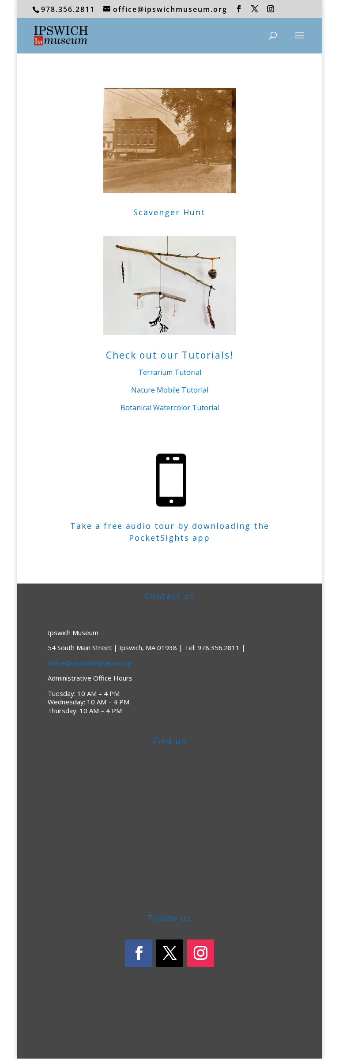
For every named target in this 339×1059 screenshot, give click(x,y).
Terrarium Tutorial (169, 372)
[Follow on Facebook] (138, 953)
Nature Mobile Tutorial (169, 390)
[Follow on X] (169, 953)
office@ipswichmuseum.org (89, 663)
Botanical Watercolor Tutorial (170, 407)
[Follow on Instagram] (200, 953)
